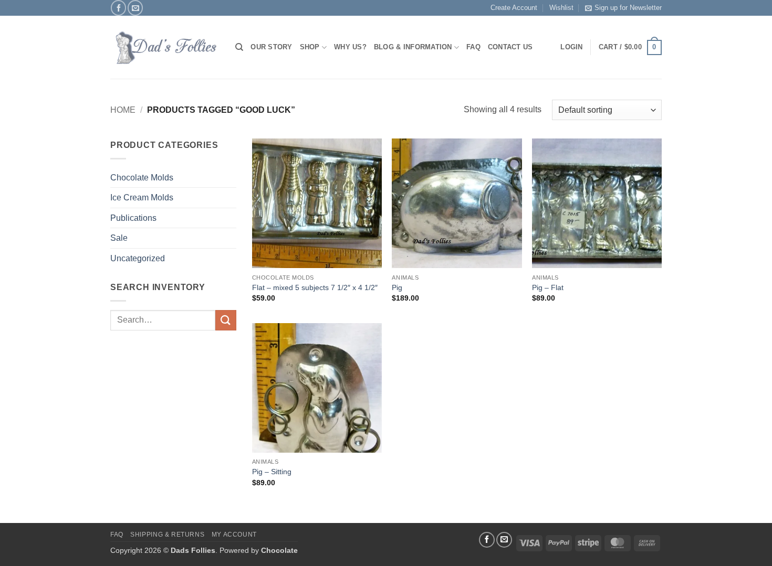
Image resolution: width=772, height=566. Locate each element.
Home (122, 109)
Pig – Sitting (271, 471)
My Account (234, 534)
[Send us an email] (135, 7)
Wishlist (561, 8)
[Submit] (225, 320)
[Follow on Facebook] (118, 7)
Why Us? (350, 47)
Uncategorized (137, 258)
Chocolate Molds (141, 177)
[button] (630, 47)
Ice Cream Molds (141, 197)
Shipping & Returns (167, 534)
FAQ (473, 47)
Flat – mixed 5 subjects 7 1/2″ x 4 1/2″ (315, 287)
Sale (119, 237)
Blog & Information (413, 47)
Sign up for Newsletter (628, 8)
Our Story (271, 47)
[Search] (239, 47)
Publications (133, 217)
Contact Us (510, 47)
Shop (310, 47)
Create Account (514, 8)
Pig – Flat (548, 287)
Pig (397, 287)
